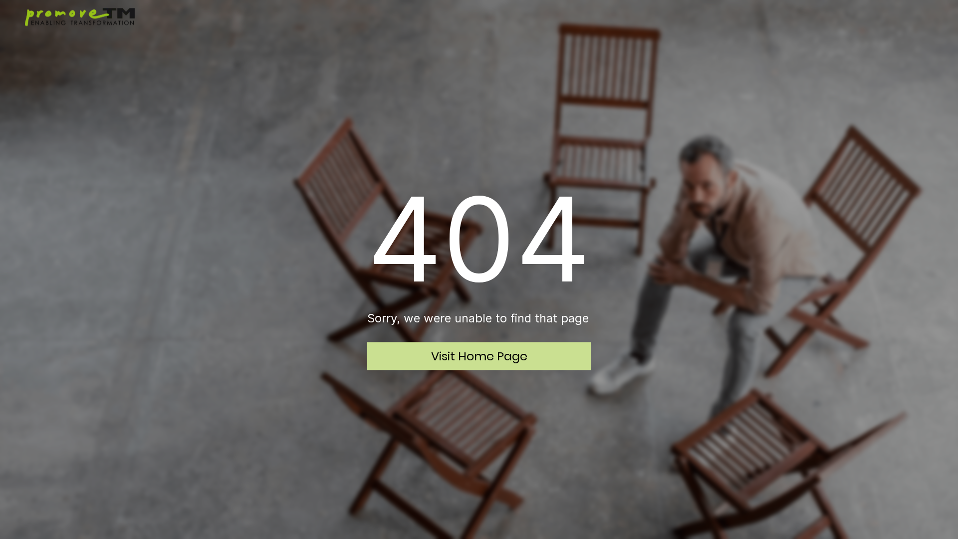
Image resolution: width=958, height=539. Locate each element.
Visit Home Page (479, 355)
